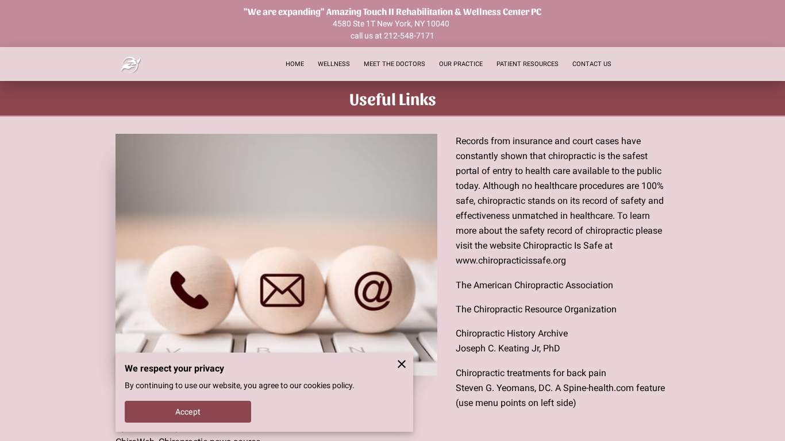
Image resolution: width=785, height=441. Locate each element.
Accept (188, 411)
